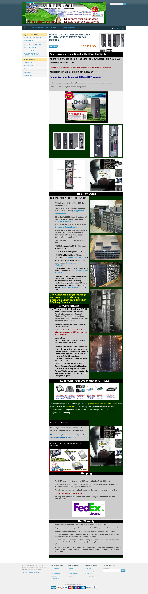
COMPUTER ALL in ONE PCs (32, 41)
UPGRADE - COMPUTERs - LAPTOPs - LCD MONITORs (32, 54)
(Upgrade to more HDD (64, 221)
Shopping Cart (28, 75)
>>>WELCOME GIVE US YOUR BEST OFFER (43, 28)
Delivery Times (90, 573)
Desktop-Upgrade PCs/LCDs (76, 257)
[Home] (64, 23)
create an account (104, 28)
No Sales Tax (90, 576)
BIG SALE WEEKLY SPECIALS (33, 38)
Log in (95, 28)
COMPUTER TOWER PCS (31, 47)
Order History (28, 72)
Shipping (89, 568)
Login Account (28, 62)
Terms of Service (73, 573)
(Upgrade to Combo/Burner (66, 227)
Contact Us (72, 576)
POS (23, 572)
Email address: (107, 568)
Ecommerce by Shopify (33, 572)
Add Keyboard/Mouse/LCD (72, 287)
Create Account (28, 66)
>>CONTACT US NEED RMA (67, 28)
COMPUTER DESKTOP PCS (32, 44)
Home (25, 28)
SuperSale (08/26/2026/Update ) (33, 35)
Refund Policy (90, 571)
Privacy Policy (73, 571)
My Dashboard (28, 69)
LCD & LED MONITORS (31, 50)
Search (71, 568)
